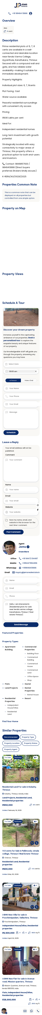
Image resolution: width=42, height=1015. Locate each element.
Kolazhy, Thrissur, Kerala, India (16, 794)
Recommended (10, 737)
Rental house (33, 695)
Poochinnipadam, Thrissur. (15, 921)
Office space (32, 676)
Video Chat (29, 380)
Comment (10, 455)
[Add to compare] (36, 779)
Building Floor (33, 653)
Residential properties (12, 800)
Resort (28, 698)
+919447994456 (29, 563)
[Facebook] (38, 510)
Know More (24, 551)
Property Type (28, 737)
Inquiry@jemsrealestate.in (28, 572)
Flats (7, 684)
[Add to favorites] (32, 779)
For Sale (8, 757)
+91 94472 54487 (30, 558)
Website (9, 507)
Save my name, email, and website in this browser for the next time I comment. (22, 522)
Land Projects (11, 688)
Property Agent (10, 749)
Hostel (28, 684)
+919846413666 (29, 568)
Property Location (11, 743)
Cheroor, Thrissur (11, 858)
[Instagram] (38, 505)
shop (29, 680)
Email (7, 496)
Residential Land (24, 797)
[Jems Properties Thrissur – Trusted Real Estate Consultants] (21, 5)
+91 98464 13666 (19, 13)
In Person (13, 380)
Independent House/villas (14, 925)
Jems (22, 547)
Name (8, 484)
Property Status (30, 743)
